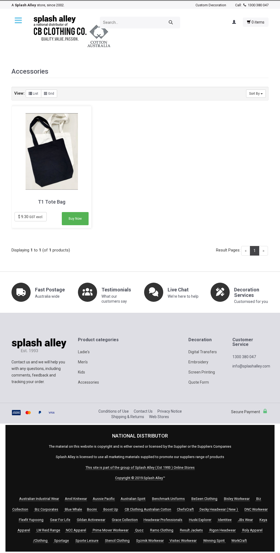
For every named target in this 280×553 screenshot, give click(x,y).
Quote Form (198, 382)
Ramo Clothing (161, 530)
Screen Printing (201, 372)
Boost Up (110, 509)
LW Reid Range (48, 530)
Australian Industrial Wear (39, 499)
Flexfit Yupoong (31, 520)
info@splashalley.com (251, 366)
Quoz (139, 530)
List (35, 93)
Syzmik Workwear (150, 540)
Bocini (92, 509)
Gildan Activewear (91, 520)
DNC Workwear (256, 509)
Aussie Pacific (104, 499)
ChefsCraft (185, 509)
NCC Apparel (75, 530)
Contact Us (143, 411)
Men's (83, 362)
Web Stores (159, 417)
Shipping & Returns (127, 417)
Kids (81, 372)
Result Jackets (191, 530)
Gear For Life (60, 520)
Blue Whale (73, 509)
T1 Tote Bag (51, 202)
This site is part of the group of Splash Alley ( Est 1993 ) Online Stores (140, 467)
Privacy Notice (170, 411)
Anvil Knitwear (76, 499)
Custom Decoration (211, 5)
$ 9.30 (30, 217)
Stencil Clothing (117, 540)
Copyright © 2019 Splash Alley (139, 478)
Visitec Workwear (183, 540)
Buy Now (75, 219)
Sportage (61, 540)
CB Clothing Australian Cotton (148, 509)
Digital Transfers (202, 352)
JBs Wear (245, 520)
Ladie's (84, 352)
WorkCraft (239, 540)
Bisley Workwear (237, 499)
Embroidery (198, 362)
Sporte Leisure (86, 540)
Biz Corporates (46, 509)
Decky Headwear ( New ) (219, 509)
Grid (50, 93)
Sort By (255, 93)
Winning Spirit (214, 540)
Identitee (224, 520)
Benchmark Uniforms (168, 499)
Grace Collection (125, 520)
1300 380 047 (258, 5)
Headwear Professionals (163, 520)
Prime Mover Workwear (110, 530)
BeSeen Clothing (204, 499)
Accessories (88, 382)
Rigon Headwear (222, 530)
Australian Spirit (133, 499)
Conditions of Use (113, 411)
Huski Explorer (200, 520)
